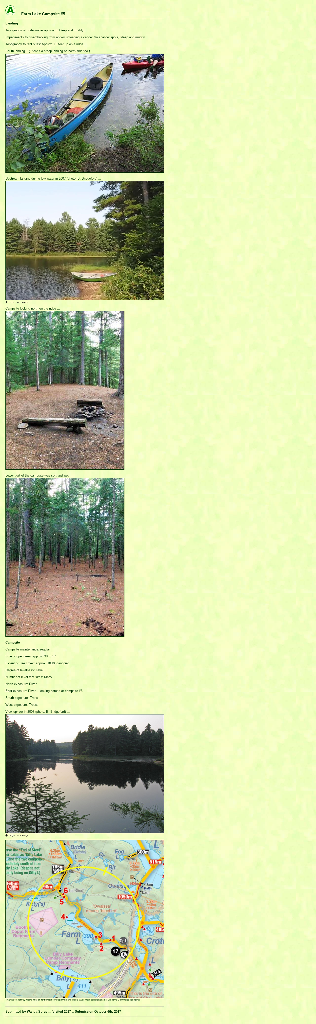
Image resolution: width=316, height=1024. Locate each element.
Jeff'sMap (46, 999)
